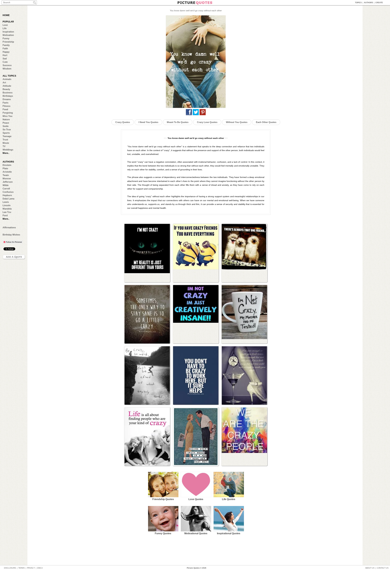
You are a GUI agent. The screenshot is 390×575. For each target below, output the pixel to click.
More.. (6, 153)
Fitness (6, 106)
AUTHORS (368, 3)
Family (6, 45)
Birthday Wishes (11, 234)
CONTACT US (382, 568)
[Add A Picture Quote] (14, 257)
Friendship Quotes (163, 499)
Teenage (7, 136)
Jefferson (8, 182)
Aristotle (7, 171)
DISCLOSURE (10, 568)
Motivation (8, 35)
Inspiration (8, 31)
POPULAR (8, 21)
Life (5, 28)
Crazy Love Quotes (207, 122)
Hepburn (7, 195)
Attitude (7, 86)
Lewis (6, 202)
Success (7, 65)
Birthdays (8, 96)
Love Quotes (195, 499)
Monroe (7, 178)
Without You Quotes (236, 122)
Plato (5, 168)
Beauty (6, 89)
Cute (5, 62)
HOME (6, 15)
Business (7, 92)
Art (4, 82)
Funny (6, 38)
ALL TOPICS (9, 75)
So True (7, 129)
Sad (5, 58)
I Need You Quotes (148, 122)
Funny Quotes (163, 533)
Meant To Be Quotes (177, 122)
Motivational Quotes (195, 533)
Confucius (8, 192)
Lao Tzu (7, 212)
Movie (6, 143)
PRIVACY (31, 568)
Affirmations (9, 227)
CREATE (379, 3)
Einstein (7, 165)
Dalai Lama (8, 198)
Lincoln (7, 205)
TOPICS (358, 3)
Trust (5, 139)
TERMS (21, 568)
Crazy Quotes (122, 122)
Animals (7, 79)
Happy (6, 52)
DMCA (40, 568)
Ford (5, 215)
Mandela (7, 208)
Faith (5, 48)
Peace (6, 122)
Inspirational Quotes (228, 533)
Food (5, 109)
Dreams (7, 99)
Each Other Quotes (266, 122)
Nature (6, 119)
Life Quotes (228, 499)
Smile (6, 126)
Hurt (5, 55)
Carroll (6, 188)
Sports (6, 133)
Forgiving (8, 112)
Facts (5, 102)
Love (5, 25)
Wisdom (7, 68)
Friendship (8, 41)
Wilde (6, 185)
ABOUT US (369, 568)
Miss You (7, 116)
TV (4, 146)
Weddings (8, 149)
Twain (6, 175)
